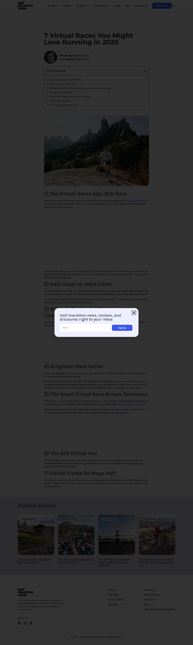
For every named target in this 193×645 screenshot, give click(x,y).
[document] (96, 322)
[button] (134, 313)
